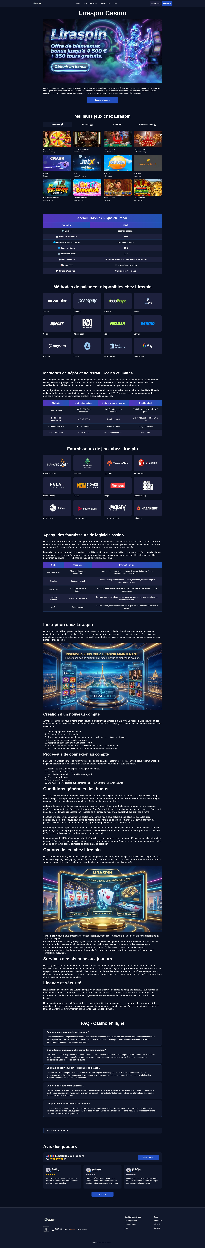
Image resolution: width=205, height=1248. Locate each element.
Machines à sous (146, 124)
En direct (85, 124)
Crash (115, 124)
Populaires (55, 124)
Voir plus (102, 1194)
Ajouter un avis (148, 1157)
